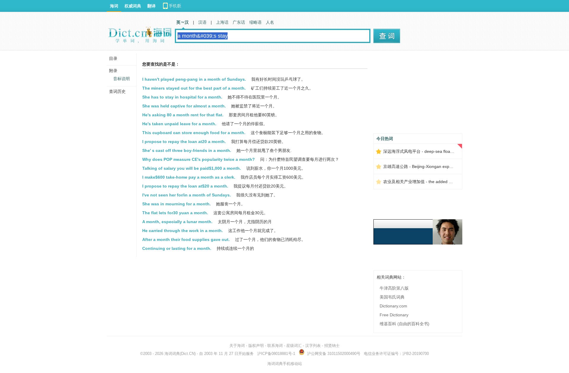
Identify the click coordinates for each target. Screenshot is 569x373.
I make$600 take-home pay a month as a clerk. (188, 177)
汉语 (202, 22)
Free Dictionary (394, 314)
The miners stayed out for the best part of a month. (194, 88)
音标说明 (121, 78)
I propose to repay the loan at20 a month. (184, 141)
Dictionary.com (393, 306)
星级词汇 (294, 345)
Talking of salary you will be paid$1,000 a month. (191, 168)
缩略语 (255, 22)
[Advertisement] (417, 94)
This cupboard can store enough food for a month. (193, 132)
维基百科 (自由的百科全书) (404, 323)
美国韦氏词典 (392, 297)
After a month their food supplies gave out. (186, 239)
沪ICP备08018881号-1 (276, 353)
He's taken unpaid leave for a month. (179, 123)
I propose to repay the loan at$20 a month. (185, 186)
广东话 (239, 22)
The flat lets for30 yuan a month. (175, 212)
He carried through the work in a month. (182, 230)
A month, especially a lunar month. (177, 221)
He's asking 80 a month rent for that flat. (182, 114)
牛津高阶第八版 (394, 288)
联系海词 (275, 345)
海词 (114, 6)
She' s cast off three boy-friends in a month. (186, 150)
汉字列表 (313, 345)
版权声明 (256, 345)
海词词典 (172, 353)
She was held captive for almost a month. (184, 106)
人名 (270, 22)
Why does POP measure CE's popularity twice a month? (198, 159)
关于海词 (237, 345)
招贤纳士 (332, 345)
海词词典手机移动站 (284, 363)
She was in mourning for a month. (176, 203)
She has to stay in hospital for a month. (182, 97)
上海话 (222, 22)
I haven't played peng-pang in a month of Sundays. (194, 79)
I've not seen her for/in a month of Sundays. (186, 195)
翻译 (151, 6)
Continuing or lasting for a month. (176, 248)
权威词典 (132, 6)
